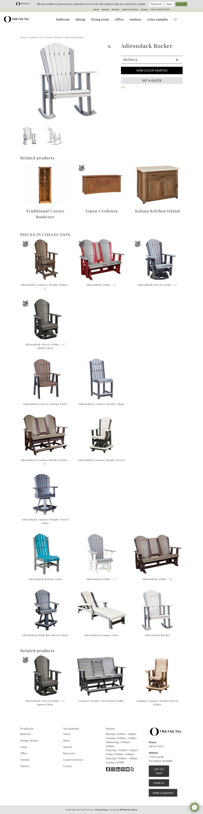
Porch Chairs (46, 37)
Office (23, 753)
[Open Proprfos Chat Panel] (194, 807)
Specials (105, 9)
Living (23, 747)
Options (24, 766)
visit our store (159, 771)
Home (23, 37)
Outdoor (33, 37)
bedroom (63, 19)
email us (159, 783)
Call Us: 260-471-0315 (160, 9)
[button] (109, 46)
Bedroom (25, 734)
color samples (157, 19)
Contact (144, 9)
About (96, 9)
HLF (123, 87)
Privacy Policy (101, 809)
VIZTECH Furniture (128, 809)
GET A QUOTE (151, 80)
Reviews (115, 9)
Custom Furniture (130, 9)
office (119, 19)
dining (80, 19)
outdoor (135, 19)
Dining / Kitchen (29, 740)
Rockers (59, 37)
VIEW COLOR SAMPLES (151, 70)
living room (100, 19)
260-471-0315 (156, 746)
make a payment (163, 793)
